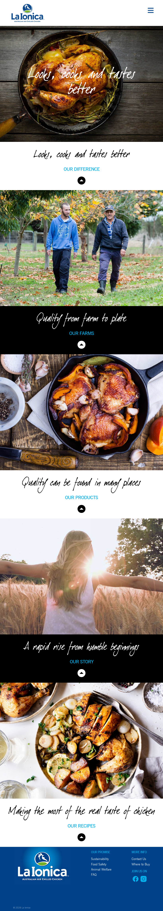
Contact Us (139, 859)
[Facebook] (136, 881)
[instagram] (143, 881)
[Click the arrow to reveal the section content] (81, 181)
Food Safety (98, 864)
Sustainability (100, 859)
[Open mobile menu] (150, 11)
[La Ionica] (27, 14)
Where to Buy (141, 864)
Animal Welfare (101, 869)
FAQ (94, 875)
